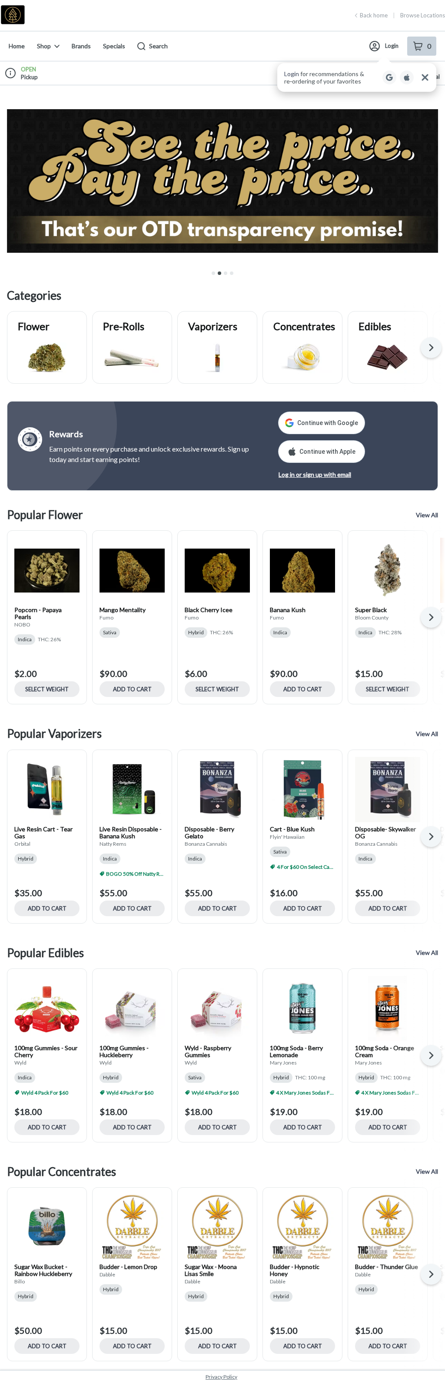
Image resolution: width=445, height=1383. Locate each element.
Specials (114, 46)
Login (392, 45)
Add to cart (132, 689)
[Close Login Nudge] (425, 77)
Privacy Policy (221, 1376)
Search (158, 46)
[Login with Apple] (407, 77)
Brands (81, 46)
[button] (356, 77)
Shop (44, 46)
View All (427, 515)
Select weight (47, 689)
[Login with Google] (389, 77)
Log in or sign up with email (315, 474)
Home (17, 46)
